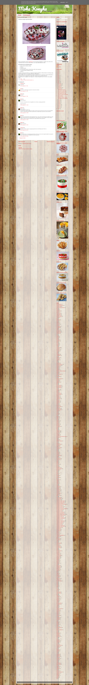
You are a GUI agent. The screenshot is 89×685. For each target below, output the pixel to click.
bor (57, 334)
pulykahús (58, 575)
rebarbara (58, 579)
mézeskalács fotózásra (60, 507)
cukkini (58, 345)
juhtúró (58, 418)
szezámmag (58, 615)
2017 (58, 74)
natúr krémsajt (59, 547)
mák (57, 484)
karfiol (57, 427)
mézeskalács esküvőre (60, 506)
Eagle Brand (31, 61)
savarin (58, 597)
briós (57, 335)
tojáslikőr (58, 634)
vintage (58, 659)
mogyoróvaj (58, 536)
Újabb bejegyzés (21, 141)
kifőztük (58, 439)
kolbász (58, 446)
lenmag (58, 466)
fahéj (57, 383)
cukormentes (58, 347)
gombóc (58, 399)
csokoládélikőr (59, 355)
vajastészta (58, 655)
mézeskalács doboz (59, 505)
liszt (57, 478)
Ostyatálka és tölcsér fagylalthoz (63, 98)
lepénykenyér (58, 467)
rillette (57, 586)
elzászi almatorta (59, 374)
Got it (67, 2)
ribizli (57, 584)
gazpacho (58, 395)
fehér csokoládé (59, 385)
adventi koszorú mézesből (60, 307)
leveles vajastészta (59, 468)
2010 (58, 82)
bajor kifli (58, 323)
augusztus (60, 88)
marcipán (58, 488)
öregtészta (58, 557)
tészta (57, 628)
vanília (57, 657)
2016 (58, 75)
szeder (58, 614)
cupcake (58, 348)
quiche (57, 577)
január (59, 107)
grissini (58, 404)
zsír (57, 678)
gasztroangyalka (59, 394)
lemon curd (58, 464)
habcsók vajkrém (59, 406)
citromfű (58, 344)
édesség (58, 366)
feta (57, 388)
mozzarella (58, 539)
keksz (57, 429)
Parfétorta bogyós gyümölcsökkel (63, 94)
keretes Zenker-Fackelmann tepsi (61, 436)
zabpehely (58, 668)
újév (57, 648)
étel (57, 377)
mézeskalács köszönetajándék (61, 514)
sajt (57, 594)
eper (57, 375)
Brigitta (21, 107)
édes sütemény (59, 365)
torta (57, 637)
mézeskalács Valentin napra (61, 526)
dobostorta (58, 363)
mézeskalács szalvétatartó (60, 518)
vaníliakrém (58, 658)
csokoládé (58, 354)
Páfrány (58, 559)
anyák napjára (59, 314)
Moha (21, 115)
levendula (58, 469)
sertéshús (58, 599)
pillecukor (58, 568)
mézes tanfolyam (59, 498)
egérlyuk (58, 367)
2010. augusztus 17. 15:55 (24, 119)
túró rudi (58, 644)
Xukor (57, 665)
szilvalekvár (58, 617)
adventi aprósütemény (60, 305)
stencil (57, 607)
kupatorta (58, 459)
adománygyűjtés (59, 304)
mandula (58, 487)
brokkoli (58, 336)
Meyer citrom (58, 495)
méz (57, 496)
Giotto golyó (58, 397)
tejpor (57, 625)
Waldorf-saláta (59, 664)
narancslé (58, 545)
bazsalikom (58, 327)
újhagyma (58, 649)
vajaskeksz (58, 654)
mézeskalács (58, 499)
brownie (58, 337)
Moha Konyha (32, 9)
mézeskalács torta (59, 524)
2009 (58, 108)
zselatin (58, 676)
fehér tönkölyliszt (59, 386)
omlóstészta (58, 554)
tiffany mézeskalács (59, 629)
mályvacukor (58, 486)
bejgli (57, 328)
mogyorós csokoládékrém (60, 535)
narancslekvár (59, 546)
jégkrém (58, 416)
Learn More (62, 2)
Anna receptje (59, 313)
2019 (58, 71)
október (59, 86)
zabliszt (58, 667)
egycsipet (22, 83)
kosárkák (58, 448)
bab (57, 318)
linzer (57, 476)
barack (58, 325)
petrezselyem (58, 567)
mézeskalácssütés (59, 527)
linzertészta (58, 477)
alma (57, 308)
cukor (57, 346)
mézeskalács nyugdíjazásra (61, 517)
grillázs (58, 403)
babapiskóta (58, 319)
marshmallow (58, 489)
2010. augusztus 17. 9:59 (24, 96)
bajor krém (58, 324)
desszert (58, 358)
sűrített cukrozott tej (59, 608)
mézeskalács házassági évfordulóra (62, 508)
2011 (58, 81)
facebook (58, 379)
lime (57, 474)
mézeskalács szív (59, 519)
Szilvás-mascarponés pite (62, 92)
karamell (58, 425)
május (59, 102)
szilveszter (58, 618)
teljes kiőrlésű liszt (59, 627)
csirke (57, 353)
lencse (57, 465)
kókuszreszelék (59, 444)
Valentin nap (58, 656)
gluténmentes (59, 398)
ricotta (57, 585)
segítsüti (58, 598)
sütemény (58, 609)
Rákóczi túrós (59, 578)
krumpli (58, 454)
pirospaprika (58, 569)
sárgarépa (58, 596)
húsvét (57, 414)
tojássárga (58, 635)
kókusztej (58, 445)
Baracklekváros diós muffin (62, 93)
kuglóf (57, 456)
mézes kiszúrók (59, 497)
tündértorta (58, 646)
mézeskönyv (58, 528)
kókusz (58, 443)
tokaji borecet (58, 636)
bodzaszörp (58, 333)
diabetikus (58, 359)
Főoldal (19, 15)
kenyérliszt (58, 434)
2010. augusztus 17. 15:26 (24, 112)
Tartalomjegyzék (26, 15)
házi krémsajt (58, 408)
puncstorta (58, 576)
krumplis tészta (59, 455)
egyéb (57, 368)
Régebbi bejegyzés (50, 141)
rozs (57, 588)
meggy (58, 494)
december (59, 83)
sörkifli (57, 605)
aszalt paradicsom (59, 316)
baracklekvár (58, 326)
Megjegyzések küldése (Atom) (26, 143)
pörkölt (58, 574)
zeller (57, 669)
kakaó (57, 419)
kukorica (58, 457)
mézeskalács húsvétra (60, 509)
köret (57, 449)
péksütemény (58, 566)
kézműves (58, 437)
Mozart (58, 537)
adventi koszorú (59, 306)
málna (57, 485)
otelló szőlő (58, 556)
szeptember (60, 87)
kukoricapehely (59, 458)
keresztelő (58, 435)
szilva (57, 616)
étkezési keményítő (59, 378)
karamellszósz (59, 426)
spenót (58, 606)
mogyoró (58, 534)
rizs (57, 587)
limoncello (58, 475)
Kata (21, 88)
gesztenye (58, 396)
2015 (58, 76)
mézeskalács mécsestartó (60, 515)
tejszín (57, 626)
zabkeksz (58, 666)
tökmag (58, 639)
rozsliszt (58, 589)
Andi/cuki (21, 127)
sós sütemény (59, 604)
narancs (58, 544)
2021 (58, 70)
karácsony (58, 424)
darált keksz (58, 357)
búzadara (58, 339)
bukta (57, 338)
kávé (57, 428)
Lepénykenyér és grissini (61, 89)
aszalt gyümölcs (59, 315)
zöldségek (58, 675)
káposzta (58, 423)
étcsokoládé (58, 376)
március (59, 104)
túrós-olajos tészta (59, 645)
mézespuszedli (59, 529)
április (59, 103)
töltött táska (58, 640)
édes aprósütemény (59, 364)
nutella (57, 549)
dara (57, 356)
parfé (57, 564)
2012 (58, 80)
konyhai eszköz (59, 447)
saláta (57, 595)
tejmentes (58, 624)
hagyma (58, 407)
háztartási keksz (59, 409)
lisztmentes (58, 479)
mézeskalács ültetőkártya (60, 525)
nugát (57, 548)
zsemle (58, 677)
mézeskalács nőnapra (60, 516)
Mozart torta (58, 538)
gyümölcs (58, 405)
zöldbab (58, 674)
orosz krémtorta (59, 555)
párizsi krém (58, 565)
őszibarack (58, 558)
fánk (57, 384)
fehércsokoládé (59, 387)
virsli (57, 660)
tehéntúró (58, 619)
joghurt (58, 417)
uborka (58, 647)
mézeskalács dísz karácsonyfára (61, 504)
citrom (57, 343)
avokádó (58, 317)
